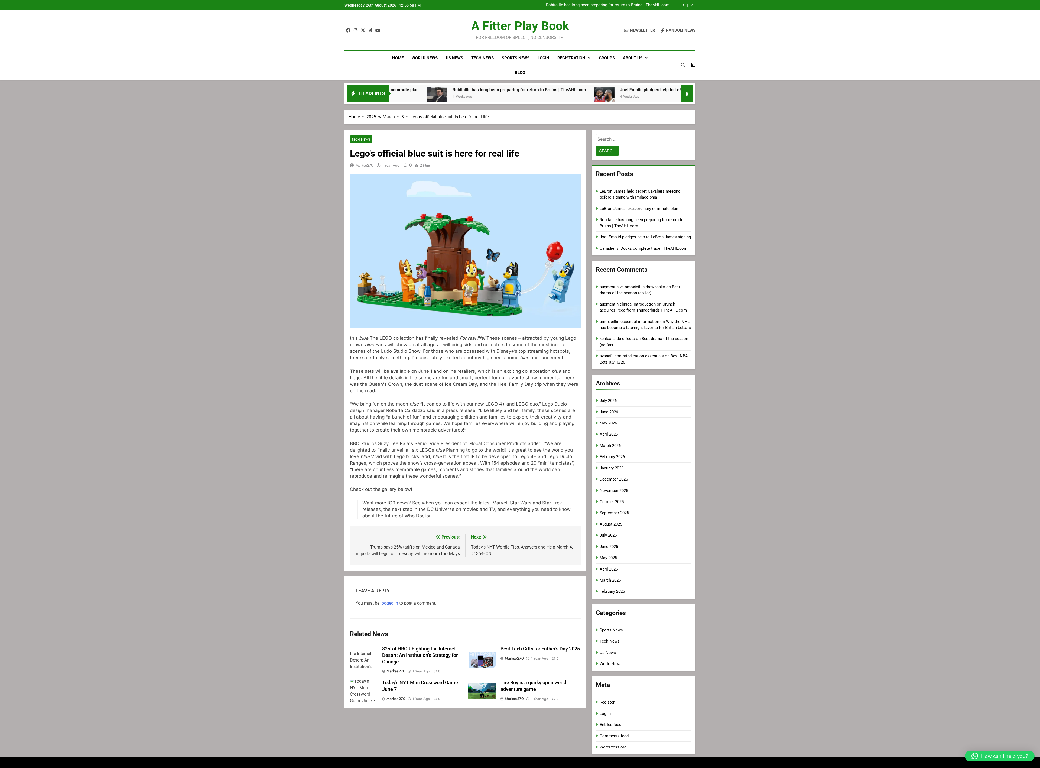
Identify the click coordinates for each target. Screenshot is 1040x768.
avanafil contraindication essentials (632, 356)
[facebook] (348, 30)
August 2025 (611, 524)
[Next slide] (692, 5)
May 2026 (608, 423)
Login (543, 58)
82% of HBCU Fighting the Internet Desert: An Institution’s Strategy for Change (420, 655)
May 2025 (608, 557)
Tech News (482, 58)
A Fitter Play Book (520, 26)
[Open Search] (683, 65)
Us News (454, 58)
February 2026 (612, 456)
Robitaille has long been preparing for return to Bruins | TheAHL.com (608, 5)
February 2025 (612, 591)
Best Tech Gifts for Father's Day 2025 (540, 649)
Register (607, 702)
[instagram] (355, 30)
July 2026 (608, 400)
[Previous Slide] (683, 5)
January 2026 (611, 468)
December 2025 (614, 479)
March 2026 (610, 445)
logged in (389, 603)
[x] (363, 30)
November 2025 (614, 490)
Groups (607, 58)
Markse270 (364, 165)
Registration (571, 58)
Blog (520, 72)
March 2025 (610, 580)
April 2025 (609, 569)
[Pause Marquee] (687, 93)
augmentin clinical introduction (628, 304)
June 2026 (609, 412)
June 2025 (609, 546)
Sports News (515, 58)
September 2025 (614, 512)
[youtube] (378, 30)
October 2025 (612, 501)
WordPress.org (613, 747)
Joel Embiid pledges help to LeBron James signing (620, 89)
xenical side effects (617, 338)
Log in (605, 713)
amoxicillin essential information (629, 321)
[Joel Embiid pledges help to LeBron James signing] (555, 97)
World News (425, 58)
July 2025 (608, 535)
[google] (370, 30)
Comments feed (614, 736)
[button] (1000, 756)
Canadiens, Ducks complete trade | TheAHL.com (643, 248)
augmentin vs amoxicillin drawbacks (632, 286)
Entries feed (610, 724)
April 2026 (609, 434)
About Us (632, 58)
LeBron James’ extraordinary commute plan (639, 208)
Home (398, 58)
